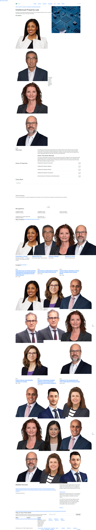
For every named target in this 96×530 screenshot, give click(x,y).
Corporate (24, 6)
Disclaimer (53, 528)
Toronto (50, 518)
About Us (61, 507)
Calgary (39, 518)
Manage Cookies (47, 528)
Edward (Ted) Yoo (37, 256)
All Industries (18, 511)
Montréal (63, 520)
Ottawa (61, 518)
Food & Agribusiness (27, 511)
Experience (18, 183)
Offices (63, 3)
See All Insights (23, 264)
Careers (58, 3)
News (35, 518)
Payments (52, 529)
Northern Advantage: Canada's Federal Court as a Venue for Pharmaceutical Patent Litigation (47, 381)
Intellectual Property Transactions (40, 488)
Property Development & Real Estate (59, 511)
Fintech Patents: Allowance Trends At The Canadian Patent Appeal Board (69, 272)
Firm (55, 3)
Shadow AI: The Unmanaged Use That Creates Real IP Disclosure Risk (70, 380)
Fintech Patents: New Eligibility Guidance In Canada (24, 380)
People (35, 3)
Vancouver (51, 520)
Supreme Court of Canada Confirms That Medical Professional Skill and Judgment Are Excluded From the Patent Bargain (26, 273)
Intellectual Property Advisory (28, 488)
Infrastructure (33, 511)
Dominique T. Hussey (22, 256)
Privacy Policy (40, 528)
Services (39, 3)
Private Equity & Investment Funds (45, 511)
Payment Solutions (19, 488)
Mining (37, 511)
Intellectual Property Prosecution (25, 489)
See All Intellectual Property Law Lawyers (31, 219)
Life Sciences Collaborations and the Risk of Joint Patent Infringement (48, 271)
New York (57, 520)
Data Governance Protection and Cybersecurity (41, 489)
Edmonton (56, 518)
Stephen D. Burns (70, 256)
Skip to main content (4, 0)
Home (17, 6)
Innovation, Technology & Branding (33, 6)
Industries (44, 3)
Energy (22, 511)
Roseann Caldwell (54, 256)
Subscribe (78, 514)
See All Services (62, 492)
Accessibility (47, 529)
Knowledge (50, 3)
